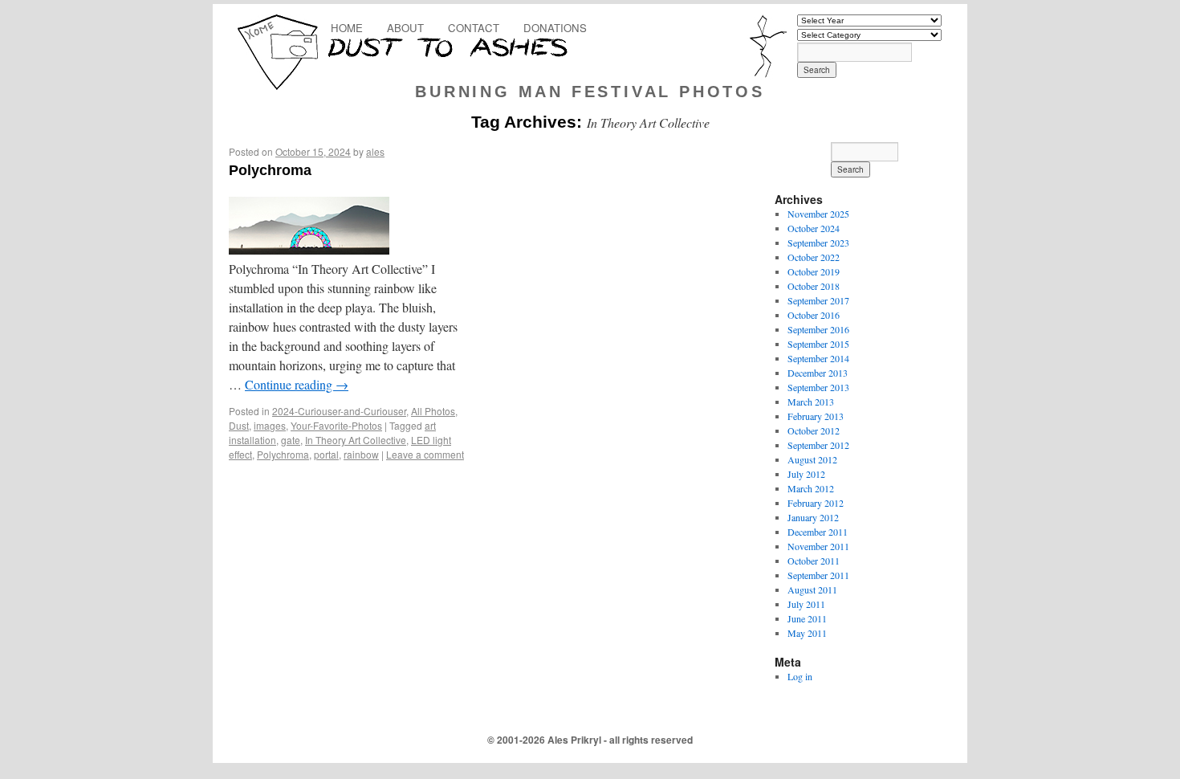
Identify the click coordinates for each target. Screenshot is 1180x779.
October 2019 (813, 271)
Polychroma (270, 170)
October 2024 (813, 228)
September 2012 (818, 444)
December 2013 (817, 372)
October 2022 (813, 257)
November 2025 (818, 213)
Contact (473, 27)
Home (347, 27)
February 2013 (815, 416)
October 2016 (813, 314)
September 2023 (818, 242)
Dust (239, 425)
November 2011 (818, 546)
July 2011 (806, 604)
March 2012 (810, 488)
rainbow (361, 454)
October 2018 (813, 285)
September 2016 (818, 329)
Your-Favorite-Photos (336, 425)
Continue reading (296, 384)
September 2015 (818, 343)
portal (326, 454)
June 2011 (807, 618)
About (405, 27)
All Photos (433, 411)
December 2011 (817, 531)
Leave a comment (425, 454)
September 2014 (818, 358)
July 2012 (806, 473)
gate (290, 440)
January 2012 (813, 517)
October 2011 (813, 560)
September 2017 (818, 300)
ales (375, 151)
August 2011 (812, 589)
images (270, 425)
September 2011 (818, 575)
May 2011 (807, 632)
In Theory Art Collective (355, 440)
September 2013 (818, 387)
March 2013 (810, 401)
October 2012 (813, 430)
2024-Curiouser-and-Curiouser (339, 411)
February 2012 (815, 502)
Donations (555, 27)
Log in (799, 676)
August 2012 (812, 459)
